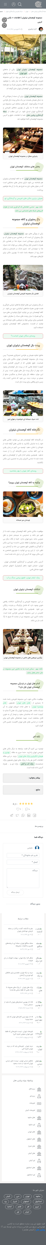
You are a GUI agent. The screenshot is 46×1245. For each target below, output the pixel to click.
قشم (19, 1206)
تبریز (37, 1206)
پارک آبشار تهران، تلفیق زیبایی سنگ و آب (23, 578)
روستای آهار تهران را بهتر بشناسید (23, 471)
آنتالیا (9, 1206)
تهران (27, 1196)
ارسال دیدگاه (15, 892)
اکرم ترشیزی (32, 29)
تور (18, 1212)
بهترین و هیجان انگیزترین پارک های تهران (23, 754)
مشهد (38, 1196)
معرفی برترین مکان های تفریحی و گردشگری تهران (22, 198)
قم (28, 1206)
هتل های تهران (23, 703)
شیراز (15, 1201)
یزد (5, 1201)
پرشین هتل (40, 1230)
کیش (8, 1196)
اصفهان (26, 1201)
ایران (27, 1212)
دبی (17, 1196)
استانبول (38, 1201)
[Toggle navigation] (5, 4)
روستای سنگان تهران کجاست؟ (23, 336)
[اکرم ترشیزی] (41, 29)
